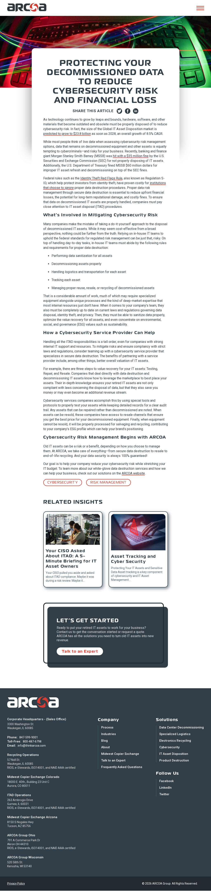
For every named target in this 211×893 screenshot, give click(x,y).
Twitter (164, 794)
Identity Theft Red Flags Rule (101, 178)
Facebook (166, 781)
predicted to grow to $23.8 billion (67, 134)
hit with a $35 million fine (131, 156)
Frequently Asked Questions (121, 767)
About (105, 747)
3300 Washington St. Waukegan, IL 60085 (20, 726)
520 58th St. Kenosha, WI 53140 (19, 864)
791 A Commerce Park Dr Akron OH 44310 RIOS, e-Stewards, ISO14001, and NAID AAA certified (41, 844)
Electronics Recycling (175, 740)
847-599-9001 (28, 737)
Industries (108, 734)
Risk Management (108, 482)
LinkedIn (165, 787)
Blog (104, 740)
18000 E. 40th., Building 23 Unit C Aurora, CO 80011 (28, 783)
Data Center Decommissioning (181, 727)
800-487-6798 (32, 741)
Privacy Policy (16, 883)
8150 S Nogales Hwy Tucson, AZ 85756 (20, 824)
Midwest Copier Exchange (120, 754)
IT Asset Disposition (173, 754)
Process (107, 727)
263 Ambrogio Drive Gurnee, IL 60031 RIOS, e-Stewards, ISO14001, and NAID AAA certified (41, 803)
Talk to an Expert (80, 651)
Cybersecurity (62, 482)
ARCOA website (133, 473)
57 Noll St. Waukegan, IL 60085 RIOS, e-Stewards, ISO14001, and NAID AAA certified (41, 763)
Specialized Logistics (174, 734)
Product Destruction (174, 760)
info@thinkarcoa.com (32, 745)
